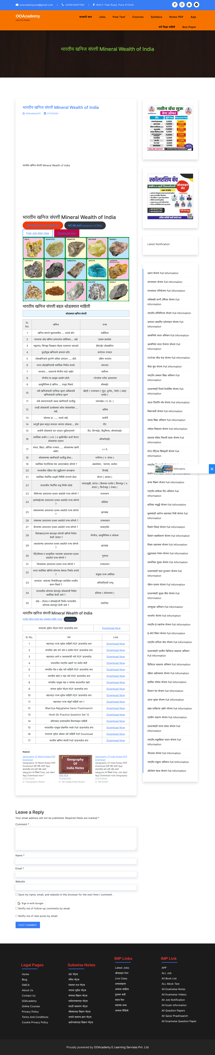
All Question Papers (173, 1010)
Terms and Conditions (35, 1017)
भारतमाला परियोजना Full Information (166, 290)
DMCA (26, 984)
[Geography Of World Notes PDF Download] (41, 769)
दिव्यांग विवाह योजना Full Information (166, 527)
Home (25, 974)
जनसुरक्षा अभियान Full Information (165, 606)
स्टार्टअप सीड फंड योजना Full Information (168, 357)
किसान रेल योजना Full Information (165, 690)
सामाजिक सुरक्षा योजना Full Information (167, 562)
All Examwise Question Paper (179, 1021)
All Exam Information (174, 1005)
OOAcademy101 (33, 113)
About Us (27, 990)
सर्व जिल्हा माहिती (167, 26)
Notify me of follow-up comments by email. (44, 908)
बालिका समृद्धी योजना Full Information (166, 504)
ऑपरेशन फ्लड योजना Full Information (166, 770)
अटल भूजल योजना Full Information (165, 699)
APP (164, 967)
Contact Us (28, 995)
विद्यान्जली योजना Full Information (164, 411)
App (193, 16)
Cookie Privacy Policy (35, 1022)
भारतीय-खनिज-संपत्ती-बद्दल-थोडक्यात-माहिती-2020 (42, 619)
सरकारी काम (85, 16)
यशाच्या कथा (121, 1005)
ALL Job (167, 973)
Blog (24, 979)
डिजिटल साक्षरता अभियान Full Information (168, 664)
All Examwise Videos (174, 994)
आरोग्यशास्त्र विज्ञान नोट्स (80, 1022)
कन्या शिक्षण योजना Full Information (165, 482)
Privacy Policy (30, 1011)
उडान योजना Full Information (162, 273)
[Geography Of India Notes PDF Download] (113, 769)
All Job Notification (173, 999)
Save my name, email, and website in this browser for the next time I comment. (65, 894)
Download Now (111, 628)
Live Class (121, 978)
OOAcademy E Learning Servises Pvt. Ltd (121, 1047)
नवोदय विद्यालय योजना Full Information (167, 428)
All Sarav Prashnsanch (175, 1015)
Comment (22, 824)
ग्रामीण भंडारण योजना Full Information (167, 717)
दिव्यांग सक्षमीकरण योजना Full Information (168, 535)
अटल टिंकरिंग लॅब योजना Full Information (168, 402)
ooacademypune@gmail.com (36, 4)
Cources (138, 16)
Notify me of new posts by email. (38, 916)
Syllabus (156, 16)
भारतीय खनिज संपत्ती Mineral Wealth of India (61, 107)
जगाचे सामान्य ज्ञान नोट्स (79, 1017)
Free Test (119, 16)
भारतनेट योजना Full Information (164, 615)
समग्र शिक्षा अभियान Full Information (166, 420)
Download (70, 619)
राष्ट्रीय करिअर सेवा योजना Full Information (169, 642)
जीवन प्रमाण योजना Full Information (166, 584)
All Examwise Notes (173, 989)
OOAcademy (28, 16)
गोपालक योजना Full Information (164, 753)
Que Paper (189, 26)
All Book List (169, 978)
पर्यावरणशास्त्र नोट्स (78, 1000)
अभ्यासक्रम (120, 983)
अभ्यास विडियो (121, 1010)
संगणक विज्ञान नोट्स (77, 995)
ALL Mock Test (170, 983)
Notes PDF (176, 16)
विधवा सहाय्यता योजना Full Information (167, 544)
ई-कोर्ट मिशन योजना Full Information (166, 633)
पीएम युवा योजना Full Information (164, 366)
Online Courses (31, 1006)
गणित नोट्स (73, 979)
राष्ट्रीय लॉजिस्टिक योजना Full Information (169, 313)
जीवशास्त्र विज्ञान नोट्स (79, 1011)
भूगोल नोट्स (63, 775)
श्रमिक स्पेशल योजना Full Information (166, 682)
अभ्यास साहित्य (122, 989)
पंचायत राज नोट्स (76, 984)
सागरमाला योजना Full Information (164, 281)
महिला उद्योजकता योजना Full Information (168, 673)
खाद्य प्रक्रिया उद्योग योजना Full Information (169, 708)
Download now (67, 233)
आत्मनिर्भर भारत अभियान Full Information (168, 335)
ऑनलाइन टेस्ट (121, 973)
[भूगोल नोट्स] (75, 764)
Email (19, 868)
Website (20, 881)
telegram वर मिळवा (85, 225)
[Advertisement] (76, 141)
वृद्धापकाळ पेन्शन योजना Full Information (167, 553)
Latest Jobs (122, 967)
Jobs (102, 16)
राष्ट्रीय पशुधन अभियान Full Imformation (168, 762)
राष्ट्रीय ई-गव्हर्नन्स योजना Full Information (168, 624)
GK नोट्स (73, 974)
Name (19, 855)
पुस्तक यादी (120, 994)
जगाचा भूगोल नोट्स (77, 990)
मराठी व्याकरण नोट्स (78, 1006)
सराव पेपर (119, 999)
